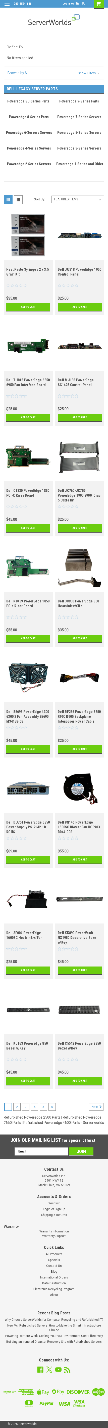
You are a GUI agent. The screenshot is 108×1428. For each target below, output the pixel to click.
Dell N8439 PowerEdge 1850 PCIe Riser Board (27, 603)
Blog (54, 1271)
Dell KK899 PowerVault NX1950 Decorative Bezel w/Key (77, 937)
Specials (54, 1260)
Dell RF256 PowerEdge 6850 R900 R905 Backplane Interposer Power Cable (79, 716)
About (54, 1295)
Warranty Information (54, 1231)
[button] (54, 73)
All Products (54, 1254)
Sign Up (80, 3)
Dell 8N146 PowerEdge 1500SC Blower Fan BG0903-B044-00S (79, 827)
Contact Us (54, 1266)
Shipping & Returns (54, 1215)
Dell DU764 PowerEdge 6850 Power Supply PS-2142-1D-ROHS (28, 827)
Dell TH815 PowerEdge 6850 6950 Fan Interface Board (28, 382)
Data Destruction (54, 1283)
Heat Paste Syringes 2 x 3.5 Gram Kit (27, 271)
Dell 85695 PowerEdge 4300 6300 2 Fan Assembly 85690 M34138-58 (27, 716)
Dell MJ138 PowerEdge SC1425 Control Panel (76, 382)
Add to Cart (28, 306)
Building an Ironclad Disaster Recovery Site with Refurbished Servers (54, 1341)
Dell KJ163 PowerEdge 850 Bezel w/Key (27, 1045)
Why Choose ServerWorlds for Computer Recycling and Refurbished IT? (54, 1319)
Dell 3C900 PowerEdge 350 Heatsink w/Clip (78, 603)
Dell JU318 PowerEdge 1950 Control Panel (79, 271)
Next (95, 1107)
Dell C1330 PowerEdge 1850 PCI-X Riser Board (27, 493)
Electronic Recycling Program (54, 1289)
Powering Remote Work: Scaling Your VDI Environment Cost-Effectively (54, 1336)
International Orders (54, 1277)
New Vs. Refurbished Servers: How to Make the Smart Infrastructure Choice (54, 1328)
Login (66, 3)
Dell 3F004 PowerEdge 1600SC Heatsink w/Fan (24, 935)
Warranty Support (54, 1236)
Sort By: (39, 199)
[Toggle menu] (7, 7)
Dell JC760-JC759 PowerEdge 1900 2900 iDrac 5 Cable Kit (79, 495)
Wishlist (54, 1203)
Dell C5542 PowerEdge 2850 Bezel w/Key (79, 1045)
